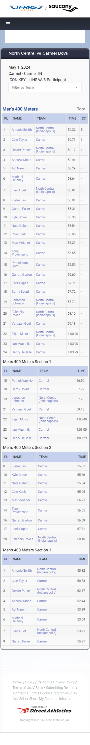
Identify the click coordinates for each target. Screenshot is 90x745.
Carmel (41, 139)
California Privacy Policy (56, 682)
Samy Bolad (20, 291)
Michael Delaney (17, 178)
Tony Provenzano (20, 252)
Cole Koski (19, 234)
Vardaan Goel (21, 323)
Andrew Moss (21, 160)
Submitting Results (60, 688)
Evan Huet (19, 190)
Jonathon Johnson (18, 301)
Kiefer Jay (19, 200)
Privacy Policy (23, 682)
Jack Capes (20, 283)
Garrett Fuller (21, 209)
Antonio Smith (22, 129)
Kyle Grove (19, 217)
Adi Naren (19, 168)
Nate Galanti (20, 226)
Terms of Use (22, 688)
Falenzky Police (18, 313)
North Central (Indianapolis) (45, 129)
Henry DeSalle (22, 352)
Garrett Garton (22, 274)
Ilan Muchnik (21, 344)
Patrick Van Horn (20, 264)
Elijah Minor (20, 334)
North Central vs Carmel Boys (38, 53)
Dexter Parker (21, 150)
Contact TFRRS (25, 693)
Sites (39, 688)
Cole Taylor (19, 139)
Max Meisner (21, 243)
